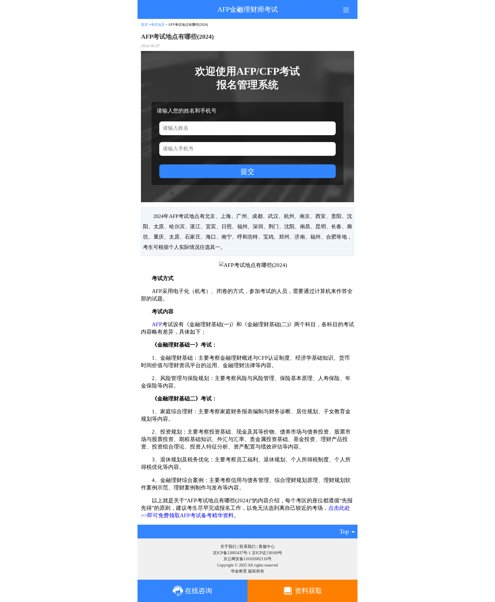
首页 (144, 25)
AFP (157, 324)
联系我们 (247, 546)
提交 (247, 171)
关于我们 (228, 546)
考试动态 (158, 25)
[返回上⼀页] (239, 10)
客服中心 (267, 546)
